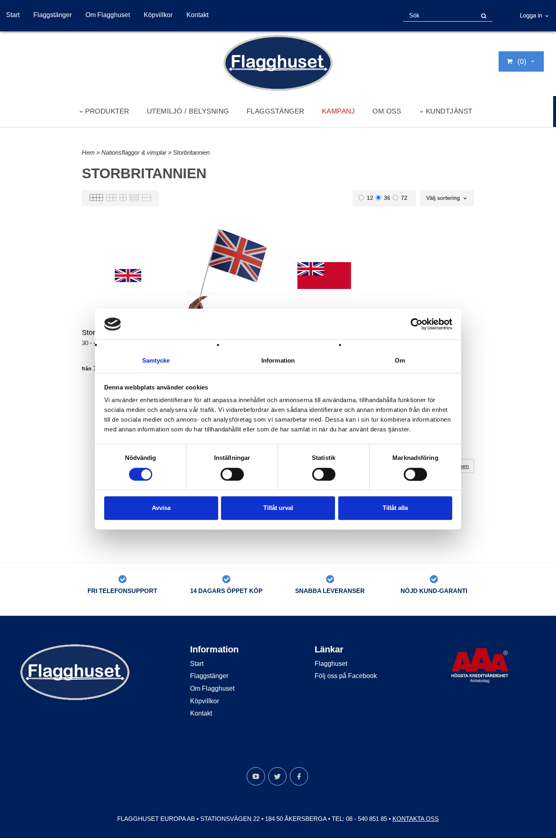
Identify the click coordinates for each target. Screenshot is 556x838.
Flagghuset (331, 663)
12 (370, 198)
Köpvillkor (158, 14)
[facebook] (299, 776)
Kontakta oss (415, 818)
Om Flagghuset (107, 14)
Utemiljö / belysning (188, 111)
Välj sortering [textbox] (443, 198)
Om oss (386, 111)
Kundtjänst (449, 111)
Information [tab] (278, 360)
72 (404, 198)
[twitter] (277, 776)
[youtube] (256, 776)
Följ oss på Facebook (346, 675)
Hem (88, 152)
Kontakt (197, 14)
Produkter (107, 111)
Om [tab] (400, 360)
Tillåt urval (278, 508)
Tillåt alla (395, 508)
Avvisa (161, 508)
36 (387, 198)
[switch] (232, 474)
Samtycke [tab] (156, 360)
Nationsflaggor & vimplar (134, 152)
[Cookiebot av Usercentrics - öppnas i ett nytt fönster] (416, 324)
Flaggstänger (52, 14)
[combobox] (447, 198)
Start (13, 14)
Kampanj (338, 111)
